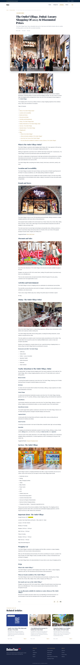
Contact (72, 1)
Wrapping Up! (22, 130)
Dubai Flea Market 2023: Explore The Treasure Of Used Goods (61, 629)
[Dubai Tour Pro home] (7, 4)
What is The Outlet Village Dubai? (27, 110)
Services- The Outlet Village (26, 125)
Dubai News (49, 654)
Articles (61, 4)
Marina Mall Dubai (30, 234)
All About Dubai (12, 10)
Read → (25, 638)
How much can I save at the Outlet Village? (30, 138)
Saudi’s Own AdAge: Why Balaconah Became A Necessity (17, 629)
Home (50, 4)
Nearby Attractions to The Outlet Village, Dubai (30, 123)
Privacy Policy (64, 654)
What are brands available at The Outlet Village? (31, 136)
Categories (55, 4)
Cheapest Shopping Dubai (32, 440)
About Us (63, 650)
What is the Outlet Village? (27, 134)
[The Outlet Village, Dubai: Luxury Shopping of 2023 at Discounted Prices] (40, 83)
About (69, 1)
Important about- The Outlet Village (27, 128)
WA (60, 601)
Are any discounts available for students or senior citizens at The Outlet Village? (38, 140)
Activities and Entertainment (26, 119)
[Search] (72, 5)
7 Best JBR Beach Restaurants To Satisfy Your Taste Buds (39, 629)
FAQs (21, 132)
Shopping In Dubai (50, 658)
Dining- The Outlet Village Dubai (27, 121)
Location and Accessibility (25, 112)
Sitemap (63, 656)
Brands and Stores (24, 115)
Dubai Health (49, 652)
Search (34, 656)
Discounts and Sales (24, 117)
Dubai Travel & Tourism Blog (52, 656)
